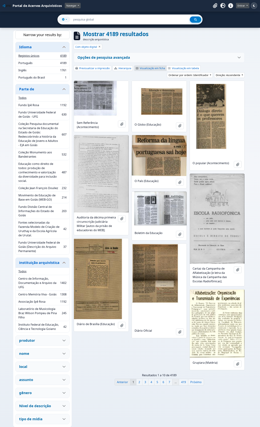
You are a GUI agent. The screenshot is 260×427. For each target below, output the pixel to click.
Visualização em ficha (152, 68)
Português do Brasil (42, 78)
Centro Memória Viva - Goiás (42, 295)
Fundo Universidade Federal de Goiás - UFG (42, 114)
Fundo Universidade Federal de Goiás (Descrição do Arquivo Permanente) (42, 247)
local (23, 366)
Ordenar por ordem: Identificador (189, 75)
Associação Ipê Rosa (42, 302)
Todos (22, 98)
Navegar (71, 5)
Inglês (42, 71)
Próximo (196, 382)
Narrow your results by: (42, 34)
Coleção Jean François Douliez (42, 189)
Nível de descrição (35, 405)
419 (183, 382)
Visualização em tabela (185, 68)
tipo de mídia (30, 419)
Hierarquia (124, 68)
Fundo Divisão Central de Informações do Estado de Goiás (42, 211)
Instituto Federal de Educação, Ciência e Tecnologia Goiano (42, 327)
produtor (27, 340)
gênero (25, 392)
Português (42, 64)
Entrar (242, 5)
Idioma (25, 47)
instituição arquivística (39, 262)
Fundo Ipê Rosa (42, 106)
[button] (215, 6)
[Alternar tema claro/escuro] (254, 5)
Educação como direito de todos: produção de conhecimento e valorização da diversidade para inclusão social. (42, 172)
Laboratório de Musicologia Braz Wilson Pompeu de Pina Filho (42, 313)
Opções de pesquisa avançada (103, 57)
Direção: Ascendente (228, 75)
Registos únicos (42, 56)
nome (24, 353)
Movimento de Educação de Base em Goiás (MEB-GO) (42, 197)
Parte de (26, 89)
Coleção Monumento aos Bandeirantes (42, 154)
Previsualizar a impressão (94, 68)
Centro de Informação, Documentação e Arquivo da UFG (42, 283)
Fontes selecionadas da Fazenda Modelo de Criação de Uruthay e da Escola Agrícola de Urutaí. (42, 229)
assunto (26, 379)
